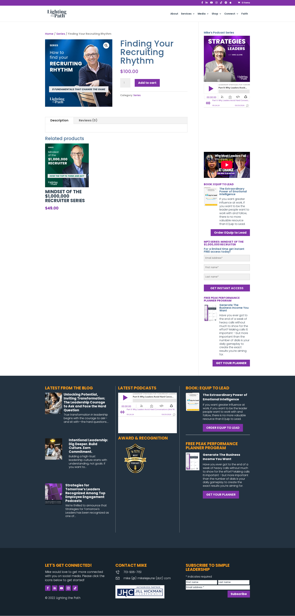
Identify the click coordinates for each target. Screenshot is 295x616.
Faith (244, 13)
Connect (229, 13)
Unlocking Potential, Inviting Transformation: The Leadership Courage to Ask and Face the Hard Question (85, 402)
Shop (215, 13)
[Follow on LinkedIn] (54, 588)
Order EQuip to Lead (230, 232)
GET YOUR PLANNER (231, 363)
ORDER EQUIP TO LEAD (223, 427)
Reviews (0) (88, 120)
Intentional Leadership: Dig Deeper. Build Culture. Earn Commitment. (88, 446)
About (174, 13)
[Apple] (230, 3)
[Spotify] (226, 3)
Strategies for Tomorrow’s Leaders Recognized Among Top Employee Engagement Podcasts (85, 493)
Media (202, 13)
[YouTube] (211, 3)
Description (59, 120)
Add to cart (147, 83)
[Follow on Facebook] (48, 588)
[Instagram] (216, 3)
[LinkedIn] (207, 3)
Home (49, 34)
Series (60, 34)
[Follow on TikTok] (75, 588)
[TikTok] (221, 3)
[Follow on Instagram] (68, 588)
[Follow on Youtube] (61, 588)
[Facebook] (202, 3)
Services (186, 13)
